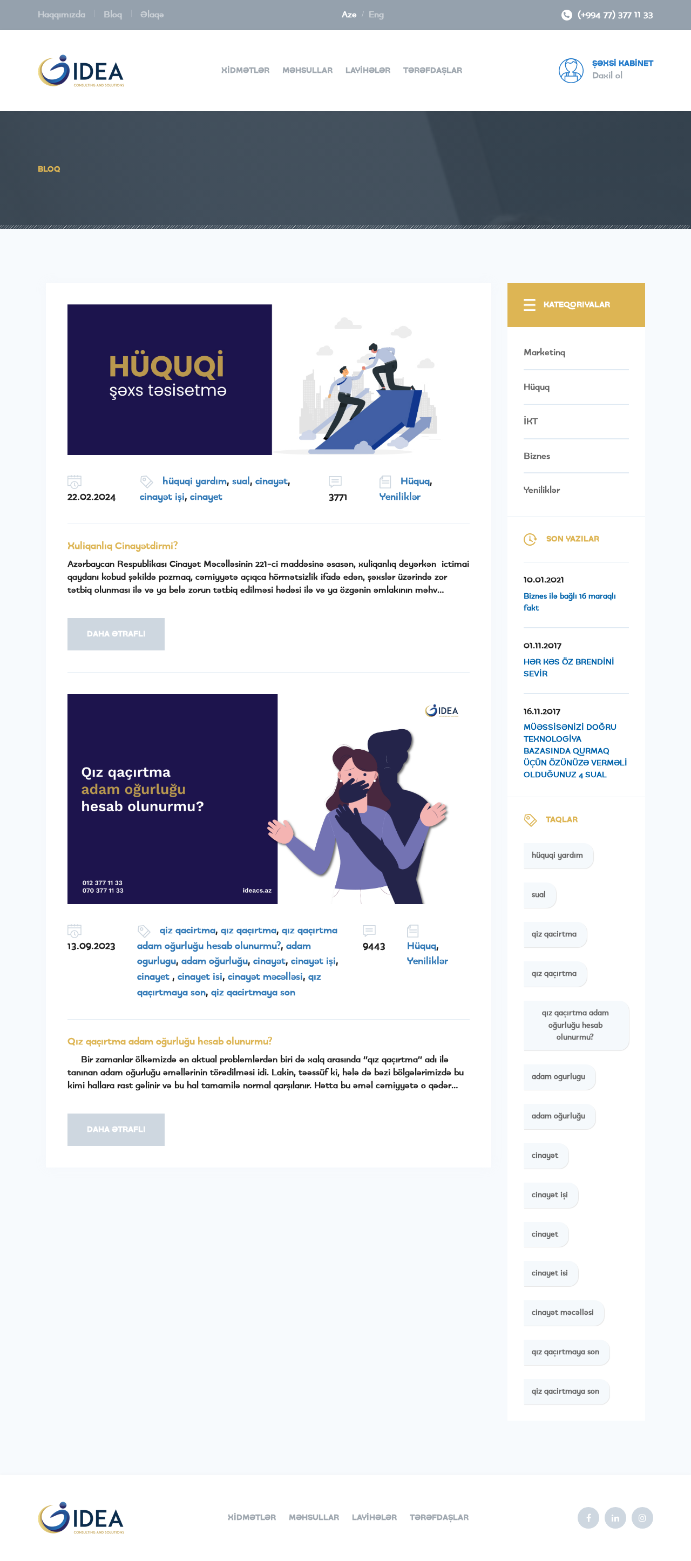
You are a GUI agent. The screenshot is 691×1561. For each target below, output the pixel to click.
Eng (376, 14)
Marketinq (544, 352)
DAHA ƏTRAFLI (116, 634)
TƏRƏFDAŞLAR (432, 70)
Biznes (537, 456)
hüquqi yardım (194, 481)
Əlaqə (152, 14)
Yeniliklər (400, 497)
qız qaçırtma (248, 930)
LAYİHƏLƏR (368, 70)
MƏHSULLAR (307, 70)
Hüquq (415, 481)
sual (241, 481)
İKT (531, 421)
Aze (349, 14)
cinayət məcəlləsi (265, 977)
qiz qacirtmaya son (253, 992)
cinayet (206, 497)
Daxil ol (607, 75)
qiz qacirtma (187, 930)
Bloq (114, 14)
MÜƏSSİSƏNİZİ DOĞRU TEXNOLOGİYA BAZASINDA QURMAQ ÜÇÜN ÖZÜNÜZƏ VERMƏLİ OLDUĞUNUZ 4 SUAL (575, 751)
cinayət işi (162, 497)
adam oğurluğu (214, 961)
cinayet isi (200, 977)
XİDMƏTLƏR (245, 70)
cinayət (271, 481)
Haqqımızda (63, 14)
